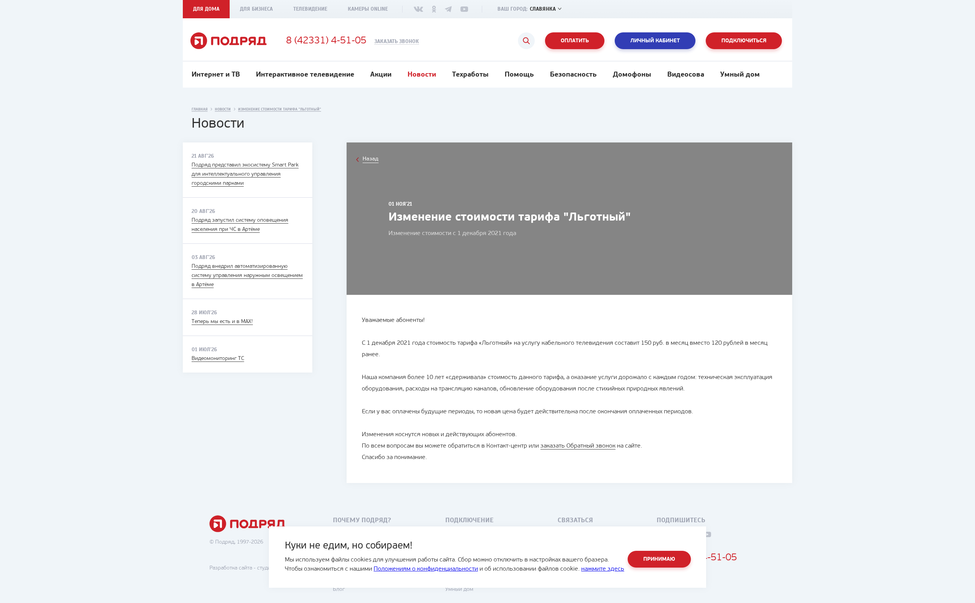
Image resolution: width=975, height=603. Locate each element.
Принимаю (659, 559)
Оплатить (575, 41)
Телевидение (310, 9)
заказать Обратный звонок (577, 446)
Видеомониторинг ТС (218, 358)
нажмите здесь (602, 569)
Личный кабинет (655, 41)
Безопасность (573, 75)
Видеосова (685, 75)
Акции (381, 75)
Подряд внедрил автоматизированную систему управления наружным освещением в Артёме (247, 276)
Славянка (543, 9)
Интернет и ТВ (216, 75)
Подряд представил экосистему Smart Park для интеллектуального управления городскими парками (245, 174)
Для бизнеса (256, 9)
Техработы (470, 75)
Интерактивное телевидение (305, 75)
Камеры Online (368, 9)
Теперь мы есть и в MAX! (222, 322)
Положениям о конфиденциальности (426, 569)
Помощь (519, 75)
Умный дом (740, 75)
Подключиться (743, 41)
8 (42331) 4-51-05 (326, 41)
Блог (339, 589)
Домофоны (632, 75)
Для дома (206, 9)
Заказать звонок (396, 41)
